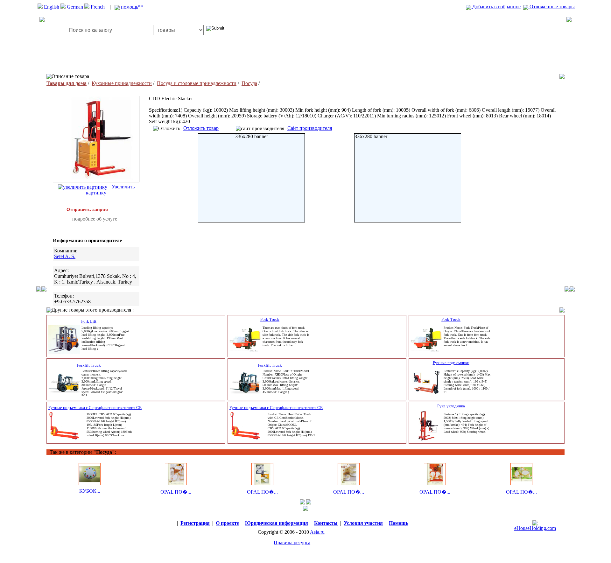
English (51, 7)
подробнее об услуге (94, 219)
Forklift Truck (89, 365)
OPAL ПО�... (175, 492)
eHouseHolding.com (535, 528)
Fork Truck (269, 319)
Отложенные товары (551, 6)
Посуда (249, 83)
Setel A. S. (64, 256)
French (98, 7)
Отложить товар (201, 128)
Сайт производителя (309, 128)
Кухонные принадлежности (122, 83)
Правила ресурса (292, 542)
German (75, 7)
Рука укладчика (451, 406)
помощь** (131, 7)
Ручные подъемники (451, 362)
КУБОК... (89, 491)
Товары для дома (66, 83)
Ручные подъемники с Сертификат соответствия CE (95, 407)
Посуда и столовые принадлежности (196, 83)
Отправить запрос (87, 209)
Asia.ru (317, 532)
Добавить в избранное (496, 6)
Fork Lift (88, 321)
